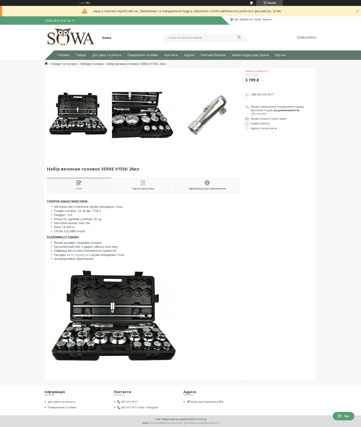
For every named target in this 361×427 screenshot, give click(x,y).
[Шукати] (239, 37)
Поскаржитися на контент (167, 423)
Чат (346, 416)
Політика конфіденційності (202, 423)
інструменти (79, 255)
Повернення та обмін (142, 55)
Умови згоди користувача (250, 55)
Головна (63, 55)
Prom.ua (201, 419)
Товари (81, 55)
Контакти (171, 55)
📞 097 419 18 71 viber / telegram (137, 407)
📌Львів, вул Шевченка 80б (205, 402)
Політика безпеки (213, 55)
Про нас (280, 55)
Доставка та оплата (106, 55)
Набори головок (92, 64)
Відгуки (189, 55)
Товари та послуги (64, 64)
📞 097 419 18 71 (127, 402)
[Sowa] (71, 37)
